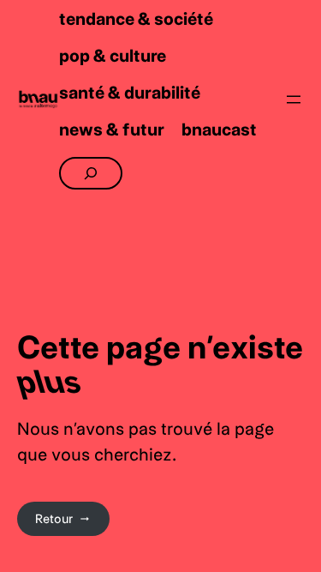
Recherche (89, 164)
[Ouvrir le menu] (293, 99)
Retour (54, 519)
